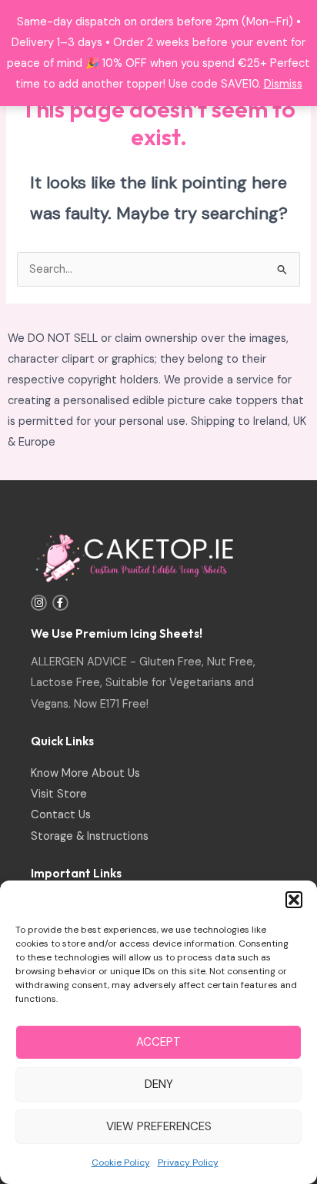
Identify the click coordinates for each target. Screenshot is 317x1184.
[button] (294, 899)
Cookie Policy (121, 1162)
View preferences (159, 1126)
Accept (158, 1042)
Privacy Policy (188, 1162)
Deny (159, 1084)
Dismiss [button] (283, 84)
